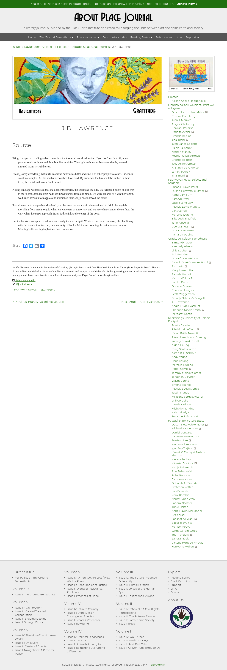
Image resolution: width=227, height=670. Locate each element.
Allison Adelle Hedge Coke (189, 100)
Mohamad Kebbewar (185, 444)
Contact (176, 592)
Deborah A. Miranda (184, 483)
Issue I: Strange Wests (29, 622)
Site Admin (158, 664)
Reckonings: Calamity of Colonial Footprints (189, 319)
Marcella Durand (182, 214)
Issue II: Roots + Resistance (84, 620)
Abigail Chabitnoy (183, 124)
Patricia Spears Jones (185, 388)
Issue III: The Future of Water (137, 616)
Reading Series (140, 37)
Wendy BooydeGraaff (185, 341)
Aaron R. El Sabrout (184, 353)
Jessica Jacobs (181, 325)
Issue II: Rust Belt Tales (133, 644)
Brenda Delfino (182, 136)
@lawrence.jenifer (25, 280)
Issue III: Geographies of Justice (87, 585)
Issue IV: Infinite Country (82, 609)
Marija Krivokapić (182, 467)
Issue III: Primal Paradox (134, 585)
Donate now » (187, 4)
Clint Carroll (179, 210)
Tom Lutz (177, 266)
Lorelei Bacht (180, 282)
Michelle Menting (183, 408)
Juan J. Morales (181, 120)
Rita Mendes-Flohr (184, 329)
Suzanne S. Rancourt (185, 416)
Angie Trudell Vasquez (186, 306)
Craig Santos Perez (184, 349)
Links (179, 37)
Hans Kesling (180, 361)
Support (191, 37)
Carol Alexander (182, 479)
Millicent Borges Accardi (187, 396)
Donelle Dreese (182, 286)
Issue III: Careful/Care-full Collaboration (30, 613)
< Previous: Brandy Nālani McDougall (38, 301)
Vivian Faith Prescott (185, 333)
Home (32, 37)
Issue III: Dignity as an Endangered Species (80, 614)
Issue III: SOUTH (77, 640)
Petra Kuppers (181, 475)
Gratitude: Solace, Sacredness (89, 46)
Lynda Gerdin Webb (184, 530)
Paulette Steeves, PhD (186, 436)
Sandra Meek (180, 538)
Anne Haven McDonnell (187, 510)
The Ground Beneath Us (55, 37)
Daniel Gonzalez (182, 432)
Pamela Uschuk (182, 274)
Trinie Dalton (180, 507)
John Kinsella (180, 222)
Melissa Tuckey (181, 459)
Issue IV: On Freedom (28, 607)
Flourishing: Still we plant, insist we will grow (191, 106)
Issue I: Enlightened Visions (136, 596)
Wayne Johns (180, 380)
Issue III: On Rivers (26, 642)
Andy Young (179, 357)
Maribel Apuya (181, 526)
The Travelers (180, 534)
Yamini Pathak (181, 171)
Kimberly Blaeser (183, 246)
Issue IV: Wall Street (131, 637)
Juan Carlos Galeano (185, 143)
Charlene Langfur (183, 290)
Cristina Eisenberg (183, 116)
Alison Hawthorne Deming (189, 337)
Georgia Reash (181, 226)
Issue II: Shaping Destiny (30, 618)
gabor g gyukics (182, 522)
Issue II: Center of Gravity (31, 646)
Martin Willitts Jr (182, 278)
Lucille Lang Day (182, 202)
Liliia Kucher (179, 250)
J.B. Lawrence (180, 302)
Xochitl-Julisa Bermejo (186, 155)
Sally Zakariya (180, 412)
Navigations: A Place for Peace (45, 46)
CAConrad (178, 515)
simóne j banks (181, 384)
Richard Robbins (182, 234)
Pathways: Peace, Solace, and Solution (187, 181)
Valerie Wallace (181, 404)
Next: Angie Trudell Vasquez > (142, 301)
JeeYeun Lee (180, 440)
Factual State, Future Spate (186, 420)
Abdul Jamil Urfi (182, 194)
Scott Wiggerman (183, 294)
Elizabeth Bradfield (184, 218)
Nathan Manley (181, 151)
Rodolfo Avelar (181, 132)
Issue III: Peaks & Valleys (133, 640)
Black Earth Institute (184, 581)
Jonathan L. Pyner (183, 376)
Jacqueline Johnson (184, 163)
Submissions (164, 37)
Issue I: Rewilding (78, 623)
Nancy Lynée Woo (183, 499)
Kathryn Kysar (180, 198)
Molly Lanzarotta (182, 270)
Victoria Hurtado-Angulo (187, 542)
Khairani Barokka (182, 128)
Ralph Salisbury (182, 148)
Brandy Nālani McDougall (188, 298)
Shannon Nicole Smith (186, 310)
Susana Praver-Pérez (185, 187)
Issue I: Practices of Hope (83, 596)
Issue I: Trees (127, 623)
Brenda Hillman (182, 159)
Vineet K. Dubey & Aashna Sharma (188, 454)
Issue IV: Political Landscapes (85, 637)
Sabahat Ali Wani (182, 518)
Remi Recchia (180, 495)
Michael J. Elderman (185, 428)
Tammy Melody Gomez (186, 373)
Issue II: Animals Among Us (84, 644)
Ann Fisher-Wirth (183, 471)
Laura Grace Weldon (185, 258)
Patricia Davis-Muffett (186, 206)
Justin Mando (180, 392)
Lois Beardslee (181, 491)
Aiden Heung (180, 345)
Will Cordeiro (180, 400)
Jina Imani (178, 140)
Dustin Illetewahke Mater (188, 112)
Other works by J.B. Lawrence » (34, 290)
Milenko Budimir (182, 463)
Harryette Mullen (183, 546)
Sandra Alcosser (182, 503)
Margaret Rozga (182, 314)
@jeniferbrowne (24, 284)
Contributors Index (115, 37)
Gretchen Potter (182, 487)
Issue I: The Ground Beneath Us (35, 594)
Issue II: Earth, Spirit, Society (136, 620)
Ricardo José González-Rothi (190, 262)
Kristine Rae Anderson (186, 167)
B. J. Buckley (180, 254)
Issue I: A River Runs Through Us (139, 647)
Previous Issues (87, 37)
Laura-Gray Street (183, 230)
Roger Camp (180, 368)
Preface (173, 97)
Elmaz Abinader (182, 242)
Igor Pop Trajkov (182, 448)
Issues (16, 46)
